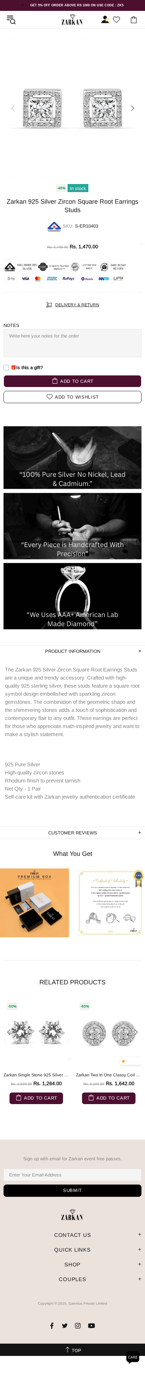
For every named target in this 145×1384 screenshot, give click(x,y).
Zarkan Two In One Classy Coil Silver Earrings (108, 1075)
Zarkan (72, 19)
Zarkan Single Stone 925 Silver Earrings (36, 1075)
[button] (125, 1061)
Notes (11, 325)
